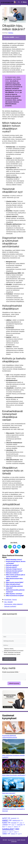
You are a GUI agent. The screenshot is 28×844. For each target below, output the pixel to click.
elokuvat (15, 818)
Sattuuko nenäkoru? (12, 573)
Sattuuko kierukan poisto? (14, 571)
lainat (21, 822)
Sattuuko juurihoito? (10, 606)
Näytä (17, 37)
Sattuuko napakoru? (12, 565)
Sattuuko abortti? (11, 567)
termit (6, 833)
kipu (5, 602)
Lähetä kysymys (14, 683)
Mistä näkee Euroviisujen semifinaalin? (13, 775)
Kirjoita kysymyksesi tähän (10, 672)
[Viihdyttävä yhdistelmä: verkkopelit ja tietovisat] (13, 801)
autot (6, 818)
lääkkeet (6, 824)
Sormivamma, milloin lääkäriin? (13, 604)
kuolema (15, 822)
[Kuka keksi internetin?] (13, 784)
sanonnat (5, 831)
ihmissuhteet (17, 820)
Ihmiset (7, 820)
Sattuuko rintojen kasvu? (14, 569)
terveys (14, 833)
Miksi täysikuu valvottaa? (14, 593)
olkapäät (10, 602)
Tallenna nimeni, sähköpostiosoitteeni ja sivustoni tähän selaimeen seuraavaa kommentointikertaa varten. (13, 651)
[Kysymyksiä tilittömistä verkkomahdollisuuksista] (13, 728)
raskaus (10, 826)
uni (20, 833)
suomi (16, 831)
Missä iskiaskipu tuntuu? (14, 559)
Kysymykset (7, 599)
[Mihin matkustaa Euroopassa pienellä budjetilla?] (13, 746)
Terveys (14, 599)
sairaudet (10, 829)
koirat (6, 822)
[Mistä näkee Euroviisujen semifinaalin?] (13, 766)
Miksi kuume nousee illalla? (14, 582)
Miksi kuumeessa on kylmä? (15, 595)
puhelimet (21, 824)
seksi (11, 831)
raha (4, 826)
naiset (13, 824)
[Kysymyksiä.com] (8, 2)
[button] (18, 2)
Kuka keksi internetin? (8, 793)
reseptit (17, 826)
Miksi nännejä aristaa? (13, 584)
